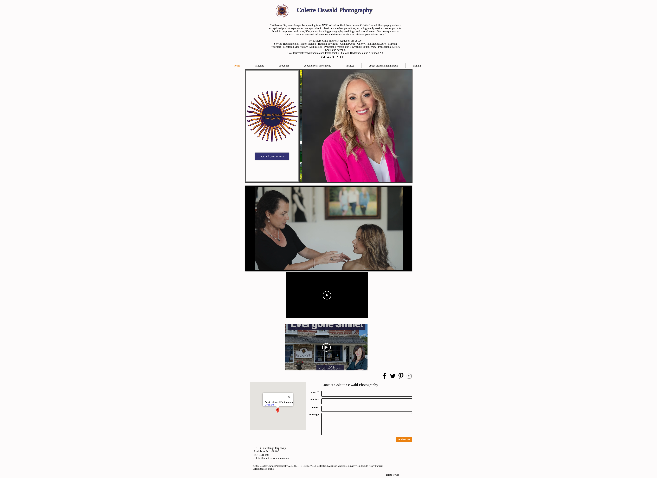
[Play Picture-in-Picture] (400, 265)
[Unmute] (256, 265)
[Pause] (251, 265)
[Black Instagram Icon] (409, 376)
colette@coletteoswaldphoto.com (271, 458)
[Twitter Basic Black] (392, 376)
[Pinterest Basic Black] (401, 376)
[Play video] (327, 295)
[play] (406, 177)
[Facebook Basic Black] (384, 376)
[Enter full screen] (406, 265)
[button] (350, 65)
